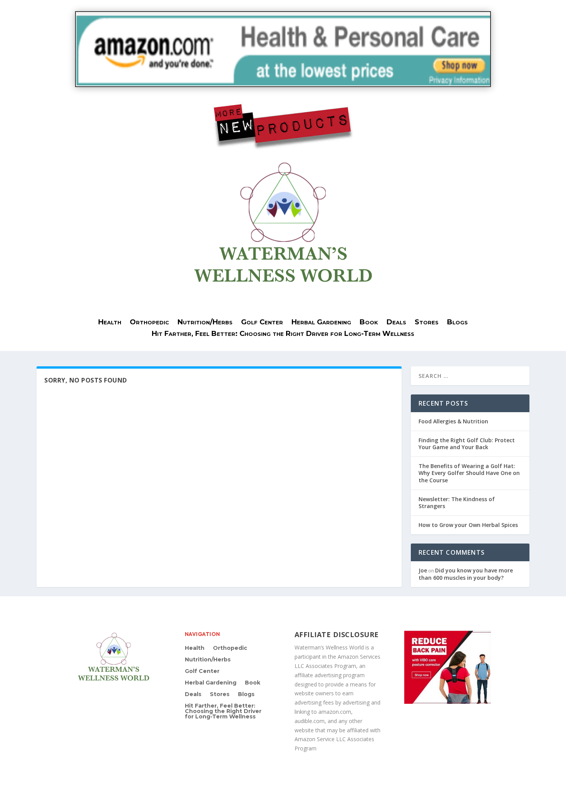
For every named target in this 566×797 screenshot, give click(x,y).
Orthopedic (149, 322)
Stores (427, 322)
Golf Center (262, 322)
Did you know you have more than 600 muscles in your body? (466, 574)
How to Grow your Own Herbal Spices (468, 525)
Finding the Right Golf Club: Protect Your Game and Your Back (467, 443)
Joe (423, 570)
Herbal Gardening (321, 322)
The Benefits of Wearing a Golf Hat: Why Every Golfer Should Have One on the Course (469, 472)
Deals (396, 322)
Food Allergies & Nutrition (453, 421)
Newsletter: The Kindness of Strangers (457, 502)
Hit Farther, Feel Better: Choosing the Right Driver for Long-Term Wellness (283, 334)
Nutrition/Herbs (205, 322)
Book (369, 322)
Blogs (457, 322)
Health (109, 322)
